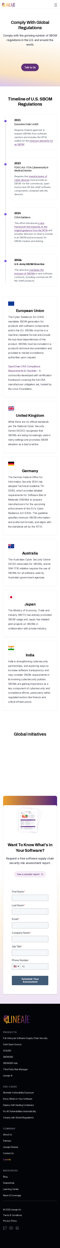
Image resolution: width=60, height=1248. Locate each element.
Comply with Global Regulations (18, 1117)
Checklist (31, 370)
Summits (7, 1159)
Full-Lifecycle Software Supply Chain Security (25, 1038)
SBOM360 (8, 1057)
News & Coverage (12, 1195)
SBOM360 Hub (10, 1063)
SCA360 (7, 1050)
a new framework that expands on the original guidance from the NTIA (31, 227)
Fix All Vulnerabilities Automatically (19, 1111)
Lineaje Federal (10, 1147)
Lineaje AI (7, 1075)
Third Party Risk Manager (15, 1069)
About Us (7, 1134)
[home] (8, 5)
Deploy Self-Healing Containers (18, 1105)
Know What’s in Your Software (17, 1098)
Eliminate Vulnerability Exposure (18, 1092)
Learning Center (11, 1189)
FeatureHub (8, 1183)
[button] (55, 5)
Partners (7, 1140)
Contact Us (8, 1153)
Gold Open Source (12, 1044)
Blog (5, 1176)
